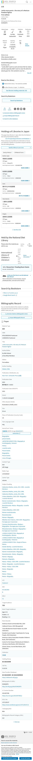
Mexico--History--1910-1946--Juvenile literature (16, 561)
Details (17, 754)
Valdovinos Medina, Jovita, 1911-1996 (13, 491)
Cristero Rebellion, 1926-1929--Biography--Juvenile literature (14, 497)
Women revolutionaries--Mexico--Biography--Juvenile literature (15, 502)
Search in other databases (11, 119)
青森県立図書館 (25, 168)
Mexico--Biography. (7, 576)
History (4, 446)
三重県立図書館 (25, 211)
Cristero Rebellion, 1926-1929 (10, 510)
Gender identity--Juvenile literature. (12, 547)
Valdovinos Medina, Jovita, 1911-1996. (13, 494)
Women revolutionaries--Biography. (12, 551)
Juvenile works (6, 448)
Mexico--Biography (7, 569)
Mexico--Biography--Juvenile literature (13, 564)
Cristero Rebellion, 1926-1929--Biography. (14, 549)
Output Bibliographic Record (11, 115)
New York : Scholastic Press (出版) (11, 376)
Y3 (3, 599)
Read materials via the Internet (9, 742)
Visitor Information (26, 256)
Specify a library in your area (16, 147)
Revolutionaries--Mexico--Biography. (12, 554)
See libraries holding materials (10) (16, 90)
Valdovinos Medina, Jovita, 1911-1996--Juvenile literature (16, 488)
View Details (27, 45)
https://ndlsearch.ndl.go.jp (9, 677)
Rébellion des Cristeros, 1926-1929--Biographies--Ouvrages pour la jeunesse (16, 521)
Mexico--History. (7, 574)
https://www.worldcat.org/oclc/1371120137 (14, 705)
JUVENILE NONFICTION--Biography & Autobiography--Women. (13, 534)
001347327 (19, 431)
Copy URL (9, 109)
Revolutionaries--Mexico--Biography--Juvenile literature (15, 506)
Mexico (4, 571)
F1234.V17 (5, 583)
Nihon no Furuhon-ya (9, 293)
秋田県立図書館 (25, 180)
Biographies (5, 436)
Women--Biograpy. (7, 557)
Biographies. (5, 453)
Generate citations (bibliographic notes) (14, 113)
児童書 (4, 655)
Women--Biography (8, 517)
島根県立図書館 (25, 226)
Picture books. (6, 455)
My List (4, 109)
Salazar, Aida (6, 369)
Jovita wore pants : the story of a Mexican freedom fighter (14, 346)
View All (29, 73)
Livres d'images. (6, 458)
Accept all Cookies (25, 758)
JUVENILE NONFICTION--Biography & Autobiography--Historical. (13, 539)
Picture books (6, 450)
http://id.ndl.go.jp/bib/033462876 (11, 686)
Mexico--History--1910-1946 (10, 566)
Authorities (16, 433)
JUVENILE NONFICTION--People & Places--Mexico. (14, 543)
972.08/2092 (5, 590)
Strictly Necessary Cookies (10, 758)
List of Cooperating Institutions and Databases (17, 138)
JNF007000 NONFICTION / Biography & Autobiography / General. (13, 442)
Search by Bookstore (16, 100)
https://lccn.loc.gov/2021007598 (11, 696)
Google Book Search (9, 295)
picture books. (6, 439)
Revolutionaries (6, 515)
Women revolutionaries (9, 512)
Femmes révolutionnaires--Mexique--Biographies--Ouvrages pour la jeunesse (13, 525)
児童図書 (4, 431)
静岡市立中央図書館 (24, 196)
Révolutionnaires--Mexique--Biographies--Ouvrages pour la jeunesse (14, 530)
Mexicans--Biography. (8, 559)
